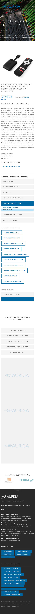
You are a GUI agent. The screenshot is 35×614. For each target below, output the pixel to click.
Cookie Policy (15, 606)
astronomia (8, 551)
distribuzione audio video (13, 243)
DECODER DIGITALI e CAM (12, 37)
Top (17, 491)
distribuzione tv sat (11, 248)
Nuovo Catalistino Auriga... (8, 523)
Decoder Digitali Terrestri (10, 207)
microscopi (7, 554)
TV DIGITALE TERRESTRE (26, 35)
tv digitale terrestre (12, 238)
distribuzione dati (10, 276)
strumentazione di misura (13, 265)
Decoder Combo (7, 209)
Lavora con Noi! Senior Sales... (9, 514)
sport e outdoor (23, 551)
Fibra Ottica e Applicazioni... (9, 538)
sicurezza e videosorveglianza (15, 254)
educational (8, 557)
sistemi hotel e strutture (13, 259)
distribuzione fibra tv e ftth (14, 270)
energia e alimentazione (13, 281)
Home (2, 35)
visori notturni (22, 554)
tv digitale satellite (11, 232)
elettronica (11, 35)
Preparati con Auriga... (7, 529)
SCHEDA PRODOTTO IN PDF (11, 166)
